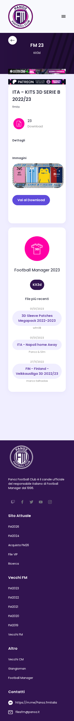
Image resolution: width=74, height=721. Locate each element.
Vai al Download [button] (31, 200)
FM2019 (13, 625)
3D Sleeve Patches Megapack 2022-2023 (37, 318)
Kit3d (37, 53)
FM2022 (13, 597)
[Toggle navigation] (63, 16)
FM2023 (13, 588)
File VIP (13, 554)
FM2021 (13, 607)
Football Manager (20, 678)
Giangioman (17, 669)
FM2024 (13, 536)
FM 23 (37, 45)
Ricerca (13, 564)
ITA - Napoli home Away (37, 344)
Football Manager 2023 (37, 270)
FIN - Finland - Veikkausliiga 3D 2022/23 (37, 371)
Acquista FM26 (18, 545)
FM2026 (13, 527)
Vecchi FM (15, 634)
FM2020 (13, 616)
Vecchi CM (16, 659)
